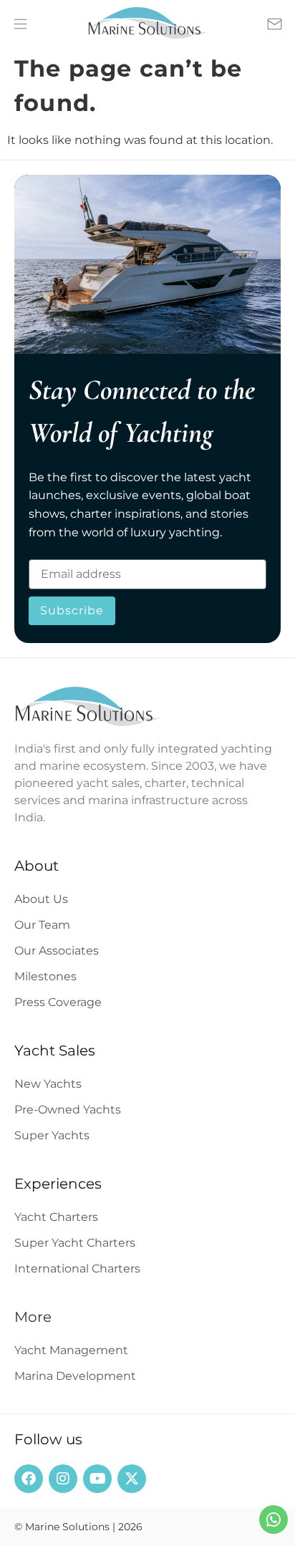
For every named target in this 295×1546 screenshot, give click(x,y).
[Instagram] (63, 1478)
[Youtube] (97, 1478)
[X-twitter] (131, 1478)
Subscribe (72, 610)
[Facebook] (28, 1478)
